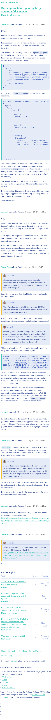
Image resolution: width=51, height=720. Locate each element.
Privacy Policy (6, 655)
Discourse (14, 661)
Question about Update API (13, 636)
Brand (4, 685)
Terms (4, 680)
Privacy (5, 682)
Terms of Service (35, 651)
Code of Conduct (8, 688)
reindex (14, 613)
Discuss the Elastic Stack (10, 2)
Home (3, 651)
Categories (12, 651)
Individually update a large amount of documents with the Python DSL (14, 596)
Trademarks (6, 677)
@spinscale (6, 447)
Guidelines (23, 651)
